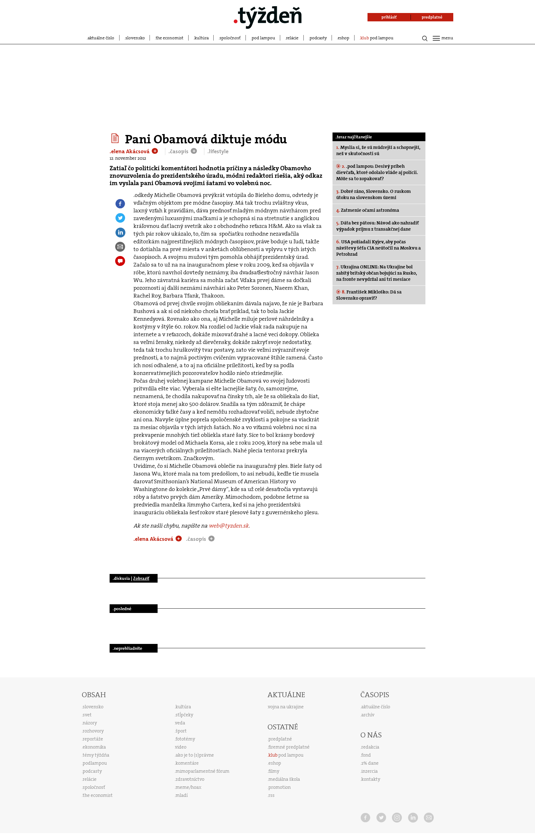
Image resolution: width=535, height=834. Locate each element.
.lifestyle (217, 151)
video (180, 747)
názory (90, 723)
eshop (343, 38)
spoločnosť (230, 38)
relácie (292, 38)
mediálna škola (284, 779)
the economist (169, 38)
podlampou (95, 763)
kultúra (201, 38)
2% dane (370, 763)
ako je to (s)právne (195, 755)
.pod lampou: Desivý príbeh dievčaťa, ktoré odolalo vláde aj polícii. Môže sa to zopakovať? (377, 172)
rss (271, 795)
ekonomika (94, 747)
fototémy (185, 739)
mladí (182, 795)
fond (366, 755)
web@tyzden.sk (229, 525)
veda (180, 723)
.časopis (179, 151)
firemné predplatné (289, 747)
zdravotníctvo (190, 779)
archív (367, 715)
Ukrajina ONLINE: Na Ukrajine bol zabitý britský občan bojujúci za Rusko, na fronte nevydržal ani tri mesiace (376, 273)
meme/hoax (188, 787)
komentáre (187, 763)
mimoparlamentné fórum (202, 771)
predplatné (280, 739)
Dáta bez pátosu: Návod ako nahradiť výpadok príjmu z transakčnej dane (377, 226)
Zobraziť (141, 578)
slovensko (135, 38)
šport (181, 731)
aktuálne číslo (101, 38)
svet (87, 715)
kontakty (370, 779)
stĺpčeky (184, 715)
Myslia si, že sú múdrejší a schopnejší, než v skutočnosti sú (378, 150)
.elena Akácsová (130, 151)
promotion (279, 787)
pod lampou (263, 38)
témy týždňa (96, 755)
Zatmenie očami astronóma (367, 210)
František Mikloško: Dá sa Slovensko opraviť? (369, 295)
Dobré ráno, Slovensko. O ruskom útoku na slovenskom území (373, 194)
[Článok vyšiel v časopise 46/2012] (116, 138)
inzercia (369, 771)
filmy (273, 771)
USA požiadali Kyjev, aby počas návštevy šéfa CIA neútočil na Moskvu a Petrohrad (378, 248)
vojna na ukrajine (286, 707)
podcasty (318, 38)
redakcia (370, 747)
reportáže (93, 739)
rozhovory (93, 731)
